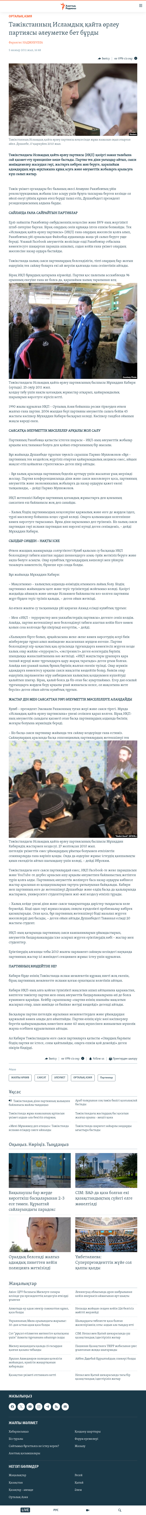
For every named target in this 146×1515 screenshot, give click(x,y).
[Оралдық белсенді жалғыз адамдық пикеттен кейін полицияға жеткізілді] (40, 1234)
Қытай (79, 1482)
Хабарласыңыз (19, 1431)
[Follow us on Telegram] (47, 1406)
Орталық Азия (18, 1497)
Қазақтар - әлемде (21, 1489)
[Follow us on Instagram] (38, 1406)
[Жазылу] (65, 1406)
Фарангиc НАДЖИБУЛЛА (26, 42)
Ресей (79, 1475)
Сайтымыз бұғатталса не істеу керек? (34, 1446)
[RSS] (56, 1406)
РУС (56, 1510)
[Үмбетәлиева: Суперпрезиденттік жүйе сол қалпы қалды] (106, 1234)
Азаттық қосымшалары (24, 1453)
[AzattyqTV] (87, 1510)
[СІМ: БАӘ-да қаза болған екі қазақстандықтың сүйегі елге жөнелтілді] (106, 1170)
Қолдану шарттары (88, 1431)
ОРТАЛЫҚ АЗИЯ (20, 16)
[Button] (104, 58)
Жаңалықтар (17, 1475)
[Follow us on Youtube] (30, 1406)
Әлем (78, 1489)
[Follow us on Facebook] (12, 1406)
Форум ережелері (86, 1439)
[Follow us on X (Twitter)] (21, 1406)
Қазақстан (16, 1482)
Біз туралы (16, 1439)
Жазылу (80, 1446)
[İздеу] (119, 1510)
